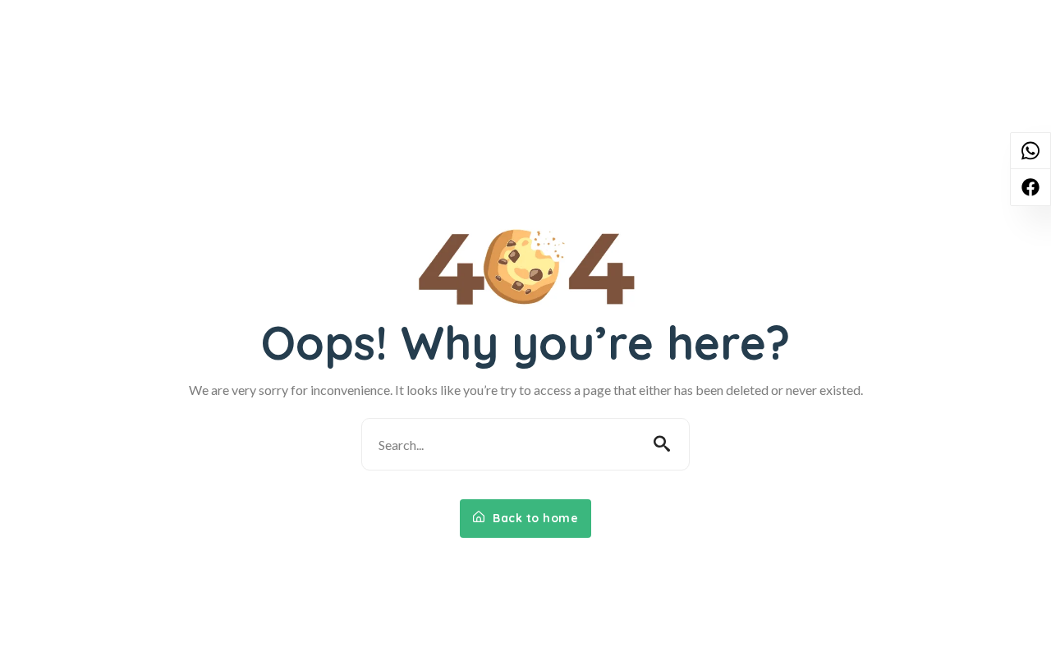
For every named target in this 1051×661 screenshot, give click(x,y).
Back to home (534, 518)
